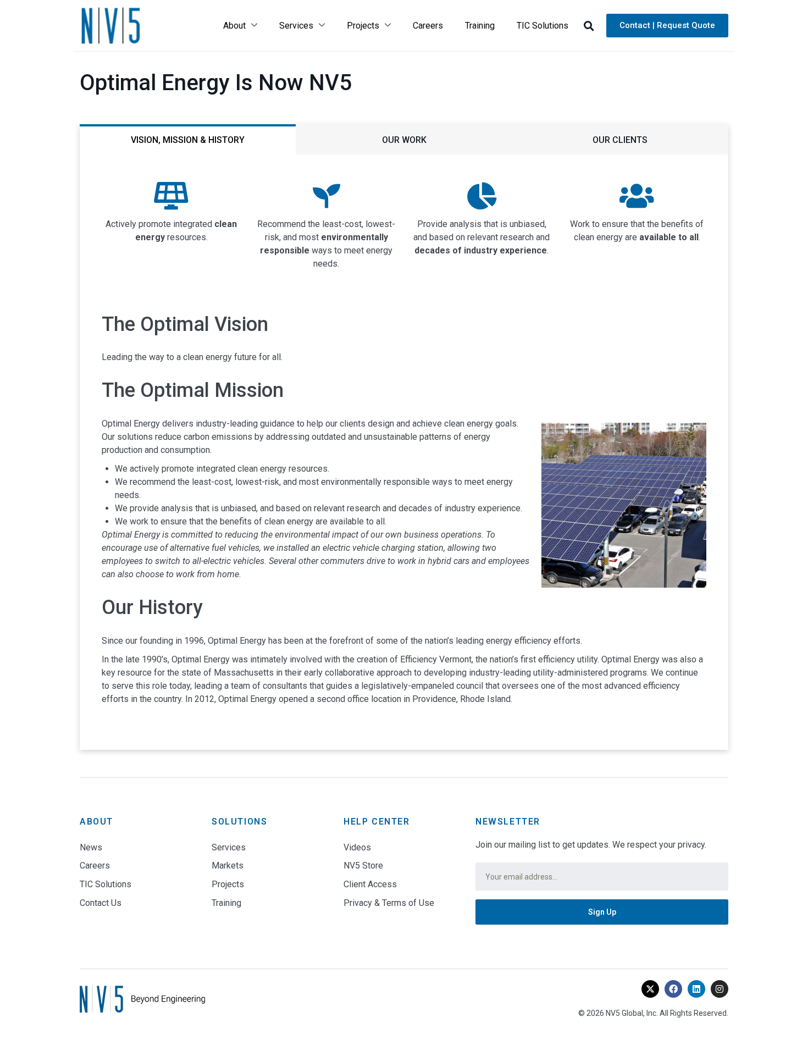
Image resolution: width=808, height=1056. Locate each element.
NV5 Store (363, 865)
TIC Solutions (542, 25)
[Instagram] (719, 989)
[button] (588, 25)
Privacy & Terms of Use (389, 903)
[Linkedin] (696, 989)
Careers (428, 25)
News (91, 847)
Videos (357, 847)
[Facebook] (673, 989)
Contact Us (100, 903)
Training (480, 25)
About (234, 25)
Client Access (370, 884)
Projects (363, 25)
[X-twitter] (650, 989)
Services (296, 25)
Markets (227, 865)
